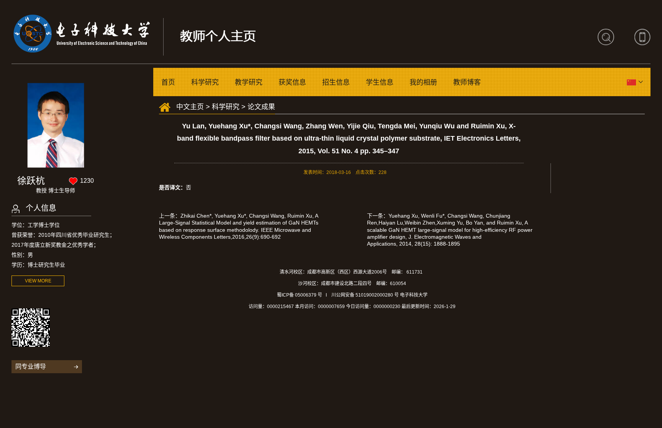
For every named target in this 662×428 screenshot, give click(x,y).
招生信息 (336, 82)
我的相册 (423, 82)
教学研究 (248, 82)
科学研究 (205, 82)
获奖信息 (292, 82)
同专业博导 (30, 366)
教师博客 (467, 82)
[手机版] (642, 37)
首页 (168, 82)
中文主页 (190, 107)
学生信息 (379, 82)
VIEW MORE (38, 281)
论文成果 (261, 107)
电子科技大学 (414, 295)
